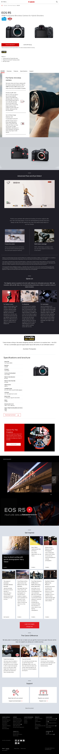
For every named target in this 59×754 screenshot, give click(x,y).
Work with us (4, 724)
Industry (25, 720)
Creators (5, 567)
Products (25, 721)
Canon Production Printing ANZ (51, 721)
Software (25, 722)
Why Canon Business (6, 720)
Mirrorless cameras (38, 718)
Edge (47, 732)
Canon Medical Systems (50, 725)
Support (31, 71)
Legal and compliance (6, 725)
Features (16, 71)
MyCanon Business (17, 724)
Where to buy (15, 735)
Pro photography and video (40, 725)
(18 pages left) (29, 625)
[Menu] (57, 2)
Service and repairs (17, 722)
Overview (9, 71)
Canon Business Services (51, 718)
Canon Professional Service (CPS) (51, 723)
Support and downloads (15, 701)
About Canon (4, 718)
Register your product (17, 721)
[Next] (54, 479)
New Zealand (4, 750)
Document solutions (28, 718)
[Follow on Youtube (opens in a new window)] (21, 740)
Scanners (37, 728)
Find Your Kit (13, 444)
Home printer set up (17, 718)
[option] (15, 31)
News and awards (5, 728)
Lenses (36, 720)
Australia (7, 748)
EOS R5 (18, 5)
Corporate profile (5, 721)
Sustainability (4, 722)
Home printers (38, 721)
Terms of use (23, 748)
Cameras (5, 5)
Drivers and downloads (17, 720)
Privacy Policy (16, 748)
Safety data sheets (16, 725)
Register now (42, 701)
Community (4, 727)
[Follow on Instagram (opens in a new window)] (16, 740)
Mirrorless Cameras (12, 5)
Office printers (37, 724)
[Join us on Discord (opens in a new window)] (18, 743)
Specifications (23, 71)
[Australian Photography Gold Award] (3, 52)
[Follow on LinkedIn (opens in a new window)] (16, 743)
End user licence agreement (18, 727)
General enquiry (16, 732)
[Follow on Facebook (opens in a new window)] (24, 740)
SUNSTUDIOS (48, 727)
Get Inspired (6, 617)
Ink (35, 722)
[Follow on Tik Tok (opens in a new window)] (18, 740)
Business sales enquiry (17, 734)
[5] (10, 19)
